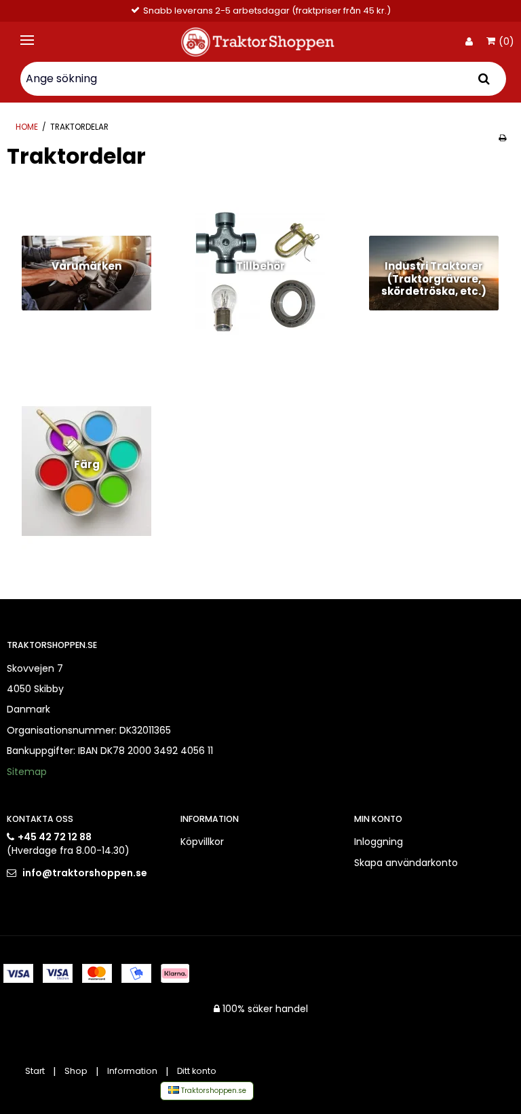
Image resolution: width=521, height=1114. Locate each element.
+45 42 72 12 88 (55, 837)
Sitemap (27, 771)
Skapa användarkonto (406, 862)
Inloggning (378, 841)
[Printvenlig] (502, 137)
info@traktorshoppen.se (84, 873)
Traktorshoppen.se (212, 1090)
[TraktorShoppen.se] (260, 41)
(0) (506, 42)
